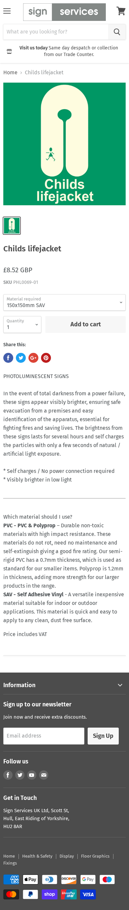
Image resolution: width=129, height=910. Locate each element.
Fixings (10, 863)
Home (10, 73)
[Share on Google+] (33, 358)
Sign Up (103, 736)
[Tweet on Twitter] (21, 358)
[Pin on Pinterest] (46, 358)
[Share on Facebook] (8, 358)
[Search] (117, 31)
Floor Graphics (95, 856)
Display (67, 856)
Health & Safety (37, 856)
